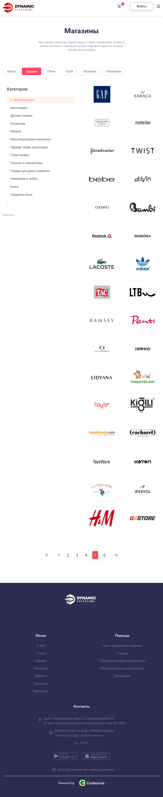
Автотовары (19, 108)
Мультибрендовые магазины (31, 139)
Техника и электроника (26, 163)
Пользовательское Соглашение (122, 668)
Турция (31, 71)
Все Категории (24, 100)
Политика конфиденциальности (122, 660)
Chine (51, 71)
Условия (122, 653)
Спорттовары (20, 155)
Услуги (41, 653)
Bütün (11, 71)
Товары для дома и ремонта (30, 171)
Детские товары (21, 115)
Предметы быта (21, 194)
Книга (15, 186)
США (69, 71)
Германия (114, 71)
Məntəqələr (41, 691)
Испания (89, 71)
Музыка (16, 131)
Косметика (18, 123)
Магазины (41, 668)
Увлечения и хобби (24, 178)
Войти (141, 6)
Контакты (41, 683)
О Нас (41, 645)
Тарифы (40, 660)
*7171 (84, 743)
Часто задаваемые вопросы (122, 645)
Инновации (122, 676)
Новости (41, 676)
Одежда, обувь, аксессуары (29, 147)
